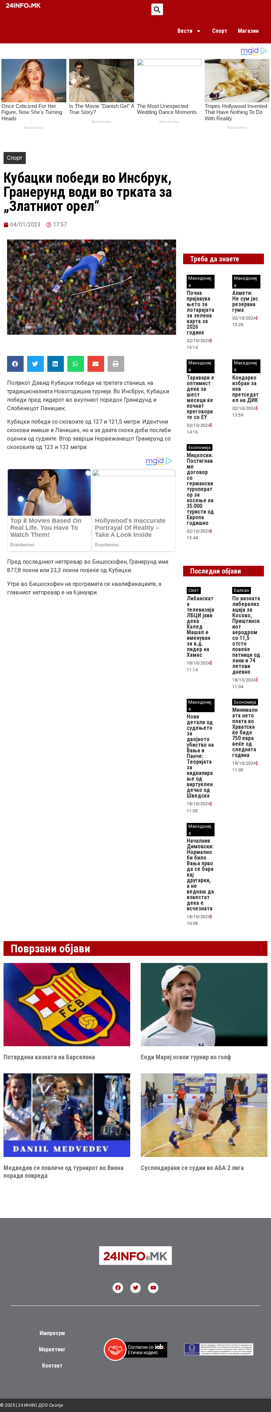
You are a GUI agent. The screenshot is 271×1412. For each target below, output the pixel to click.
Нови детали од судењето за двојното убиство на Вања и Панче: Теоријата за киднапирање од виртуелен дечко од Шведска (200, 756)
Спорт (219, 31)
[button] (157, 9)
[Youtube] (153, 1288)
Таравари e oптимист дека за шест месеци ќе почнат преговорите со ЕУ (200, 397)
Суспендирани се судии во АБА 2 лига (192, 1167)
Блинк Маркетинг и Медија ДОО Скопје (219, 1402)
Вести (184, 31)
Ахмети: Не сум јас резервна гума (245, 301)
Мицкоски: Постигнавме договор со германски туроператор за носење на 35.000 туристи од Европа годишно (200, 489)
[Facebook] (118, 1288)
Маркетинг (52, 1349)
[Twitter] (135, 1288)
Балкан (241, 590)
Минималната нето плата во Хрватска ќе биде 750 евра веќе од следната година (245, 732)
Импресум (52, 1333)
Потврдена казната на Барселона (49, 1057)
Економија (199, 447)
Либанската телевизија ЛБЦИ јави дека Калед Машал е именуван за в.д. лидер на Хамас (200, 626)
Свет (193, 590)
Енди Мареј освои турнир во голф (186, 1057)
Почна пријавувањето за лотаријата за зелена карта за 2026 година (200, 313)
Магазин (248, 31)
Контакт (52, 1365)
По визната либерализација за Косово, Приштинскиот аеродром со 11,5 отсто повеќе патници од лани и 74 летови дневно (246, 635)
